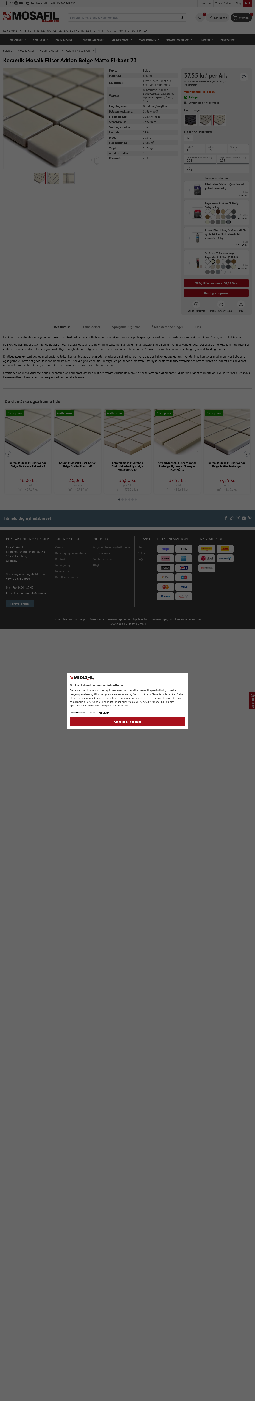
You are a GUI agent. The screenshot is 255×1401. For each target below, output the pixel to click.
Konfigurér (104, 712)
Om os (92, 712)
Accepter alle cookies (127, 721)
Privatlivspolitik (119, 705)
